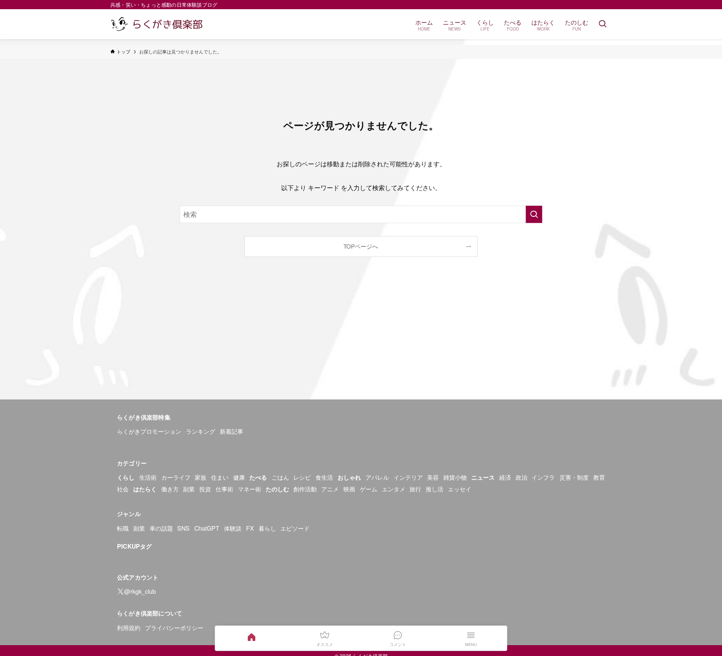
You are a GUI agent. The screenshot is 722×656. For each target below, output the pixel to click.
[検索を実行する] (534, 214)
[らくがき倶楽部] (158, 24)
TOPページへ (360, 246)
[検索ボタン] (602, 24)
